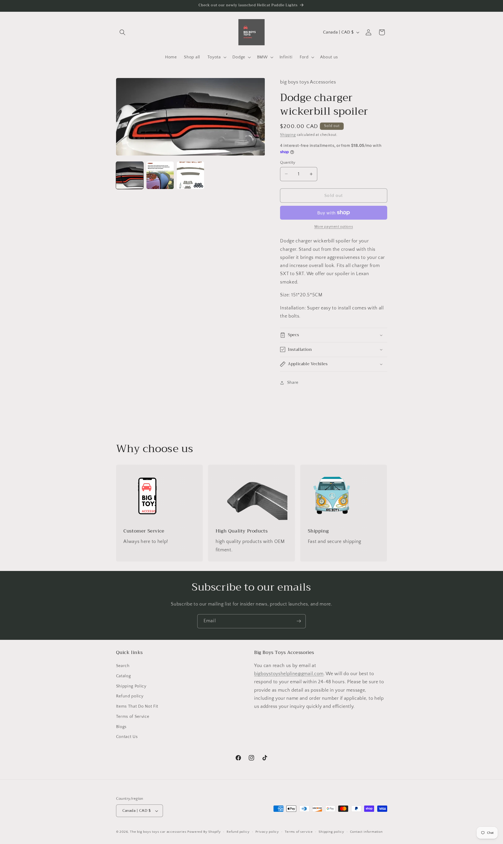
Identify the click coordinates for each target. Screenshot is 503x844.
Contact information (366, 832)
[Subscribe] (298, 621)
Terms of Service (132, 716)
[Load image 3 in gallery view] (190, 175)
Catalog (123, 676)
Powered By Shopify (204, 832)
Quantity (288, 162)
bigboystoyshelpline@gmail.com (289, 673)
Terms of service (299, 832)
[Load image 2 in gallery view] (160, 175)
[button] (122, 32)
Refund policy (130, 696)
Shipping (288, 135)
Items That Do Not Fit (137, 706)
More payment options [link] (333, 227)
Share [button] (292, 382)
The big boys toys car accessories (158, 832)
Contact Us (127, 736)
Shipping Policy (131, 686)
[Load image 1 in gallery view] (130, 175)
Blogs (121, 726)
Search (123, 665)
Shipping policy (331, 832)
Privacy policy (267, 832)
